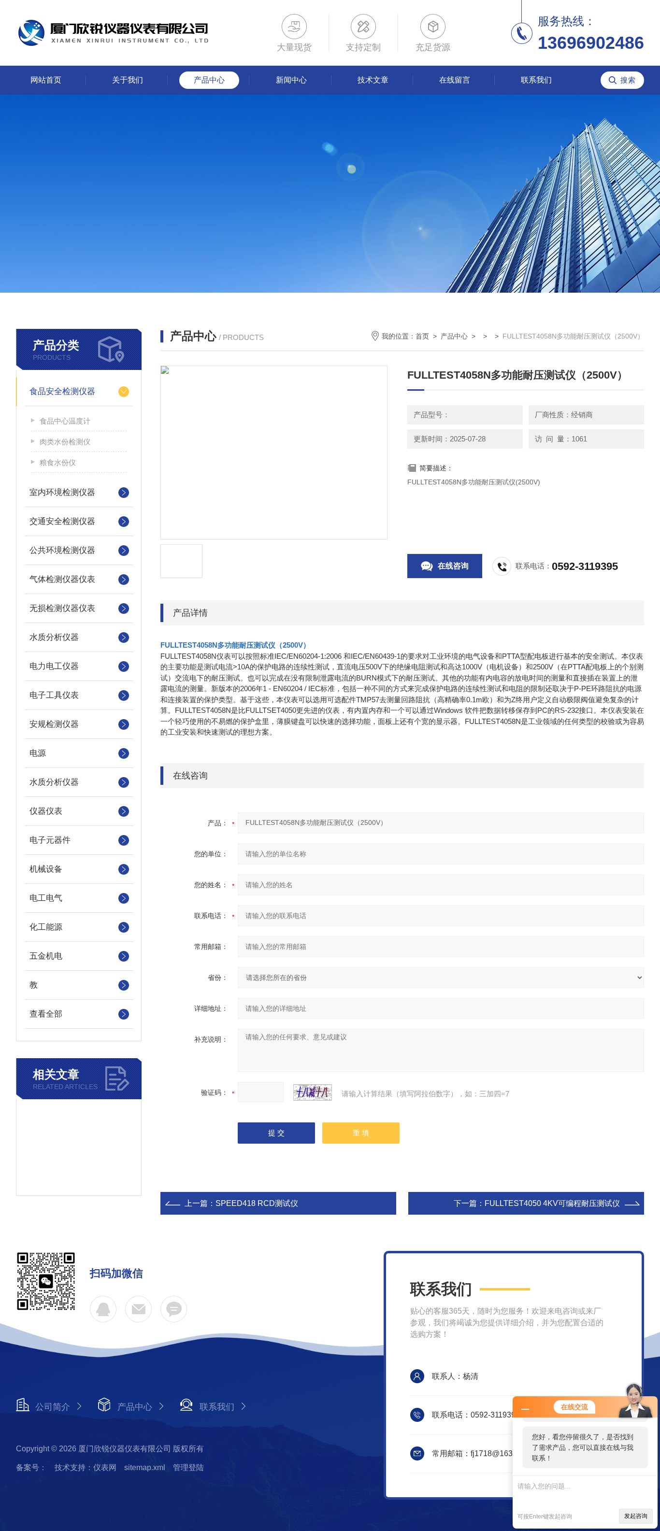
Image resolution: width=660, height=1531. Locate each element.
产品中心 (209, 80)
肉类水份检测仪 (65, 442)
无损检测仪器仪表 (62, 608)
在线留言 (454, 80)
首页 (422, 336)
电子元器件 (50, 840)
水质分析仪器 (54, 637)
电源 (37, 753)
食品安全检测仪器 (62, 391)
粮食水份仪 (58, 462)
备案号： (31, 1467)
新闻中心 (291, 80)
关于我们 (127, 80)
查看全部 (45, 1014)
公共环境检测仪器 (62, 550)
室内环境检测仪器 (62, 492)
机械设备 (45, 869)
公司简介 (52, 1407)
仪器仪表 (45, 811)
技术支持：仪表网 (85, 1467)
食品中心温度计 (65, 421)
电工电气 (45, 898)
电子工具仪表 (54, 695)
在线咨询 (453, 566)
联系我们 (536, 80)
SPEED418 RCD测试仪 (256, 1203)
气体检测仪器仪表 (62, 579)
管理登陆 (188, 1467)
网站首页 (45, 80)
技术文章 (373, 80)
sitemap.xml (144, 1467)
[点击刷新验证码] (312, 1092)
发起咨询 (635, 1516)
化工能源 (45, 927)
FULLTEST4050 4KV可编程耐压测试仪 (552, 1203)
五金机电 (45, 956)
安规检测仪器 (54, 724)
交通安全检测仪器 (62, 521)
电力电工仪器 (54, 666)
